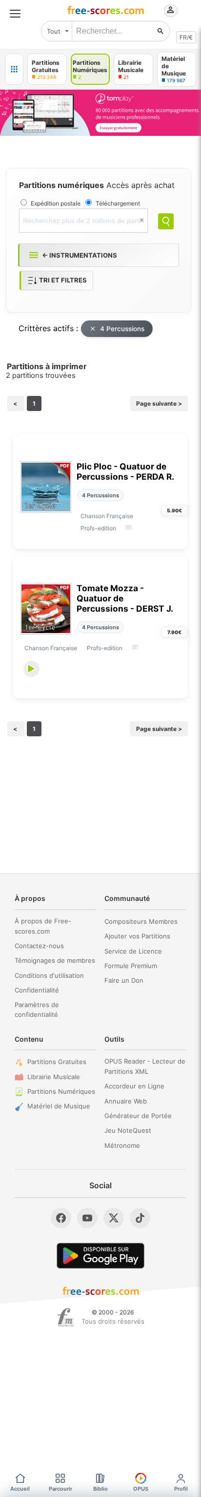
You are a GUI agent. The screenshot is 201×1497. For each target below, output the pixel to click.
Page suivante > (159, 403)
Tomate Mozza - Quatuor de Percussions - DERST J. (125, 598)
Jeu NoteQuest (127, 1130)
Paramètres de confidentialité (37, 1010)
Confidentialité (37, 990)
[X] (113, 1218)
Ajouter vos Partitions (137, 936)
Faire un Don (123, 980)
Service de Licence (133, 951)
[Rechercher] (160, 31)
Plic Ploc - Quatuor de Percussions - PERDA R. (125, 471)
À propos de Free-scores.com (43, 926)
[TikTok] (140, 1218)
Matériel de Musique (58, 1106)
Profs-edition (98, 528)
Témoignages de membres (55, 960)
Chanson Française (106, 516)
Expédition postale (55, 203)
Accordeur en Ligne (134, 1086)
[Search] (166, 221)
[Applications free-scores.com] (14, 69)
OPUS (140, 1488)
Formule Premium (130, 966)
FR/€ (186, 37)
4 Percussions (122, 329)
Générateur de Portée (138, 1116)
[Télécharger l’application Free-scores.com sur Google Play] (100, 1256)
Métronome (122, 1145)
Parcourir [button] (60, 1488)
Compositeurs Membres (141, 921)
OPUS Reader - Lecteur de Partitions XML (144, 1066)
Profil (181, 1488)
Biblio (100, 1488)
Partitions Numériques (61, 1091)
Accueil (20, 1488)
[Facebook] (61, 1218)
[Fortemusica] (65, 1317)
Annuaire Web (125, 1101)
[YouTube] (87, 1218)
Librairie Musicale (53, 1077)
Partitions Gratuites (56, 1062)
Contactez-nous (39, 946)
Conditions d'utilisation (49, 975)
